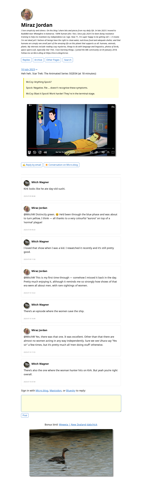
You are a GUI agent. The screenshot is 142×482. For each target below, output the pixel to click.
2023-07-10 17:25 (29, 352)
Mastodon (56, 390)
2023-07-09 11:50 (29, 259)
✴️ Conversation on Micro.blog (61, 164)
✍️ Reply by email (32, 164)
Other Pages (52, 59)
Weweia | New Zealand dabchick (78, 424)
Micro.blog (42, 390)
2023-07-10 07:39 (29, 382)
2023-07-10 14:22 (29, 293)
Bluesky (70, 390)
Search (67, 59)
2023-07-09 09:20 (29, 230)
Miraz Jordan (37, 25)
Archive (38, 59)
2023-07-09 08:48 (29, 196)
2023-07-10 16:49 (29, 319)
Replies (26, 59)
